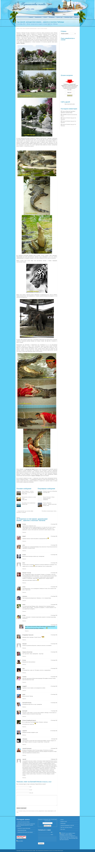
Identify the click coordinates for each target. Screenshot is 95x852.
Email (31, 789)
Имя (31, 786)
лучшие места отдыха (36, 24)
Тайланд (55, 24)
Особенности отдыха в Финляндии (23, 828)
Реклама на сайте (63, 821)
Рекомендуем (62, 823)
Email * (52, 834)
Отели (45, 17)
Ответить (24, 532)
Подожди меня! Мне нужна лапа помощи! (25, 832)
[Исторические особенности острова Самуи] (18, 499)
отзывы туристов (47, 24)
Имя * (52, 832)
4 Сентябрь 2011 (20, 24)
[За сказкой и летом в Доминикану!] (18, 505)
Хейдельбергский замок (21, 830)
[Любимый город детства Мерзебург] (40, 493)
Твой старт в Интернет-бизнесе (66, 827)
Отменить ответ (47, 781)
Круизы (76, 17)
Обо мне (62, 819)
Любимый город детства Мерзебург (50, 491)
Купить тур (59, 17)
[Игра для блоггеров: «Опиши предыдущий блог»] (40, 499)
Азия (24, 28)
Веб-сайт (31, 792)
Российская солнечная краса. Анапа (49, 511)
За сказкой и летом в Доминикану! (28, 502)
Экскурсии (51, 17)
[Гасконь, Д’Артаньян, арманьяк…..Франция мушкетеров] (40, 505)
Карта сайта (62, 829)
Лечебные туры (68, 17)
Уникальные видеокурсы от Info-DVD (67, 825)
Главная (31, 17)
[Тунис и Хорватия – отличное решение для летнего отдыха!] (18, 493)
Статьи (21, 28)
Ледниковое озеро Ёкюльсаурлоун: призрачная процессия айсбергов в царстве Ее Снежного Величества (25, 825)
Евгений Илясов (36, 782)
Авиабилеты (38, 17)
